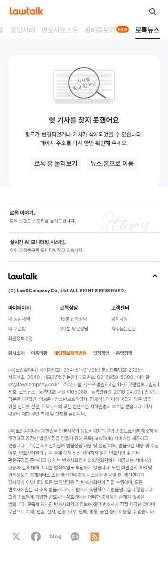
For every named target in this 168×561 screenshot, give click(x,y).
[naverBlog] (55, 536)
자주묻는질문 (123, 329)
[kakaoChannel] (75, 536)
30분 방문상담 (74, 329)
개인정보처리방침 (70, 353)
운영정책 (124, 353)
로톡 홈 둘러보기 (55, 163)
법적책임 (101, 353)
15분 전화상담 (73, 319)
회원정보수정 (20, 338)
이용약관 (39, 353)
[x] (16, 536)
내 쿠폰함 (17, 329)
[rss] (94, 536)
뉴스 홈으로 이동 (112, 163)
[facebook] (36, 536)
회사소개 (16, 353)
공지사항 (119, 319)
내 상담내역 (19, 319)
